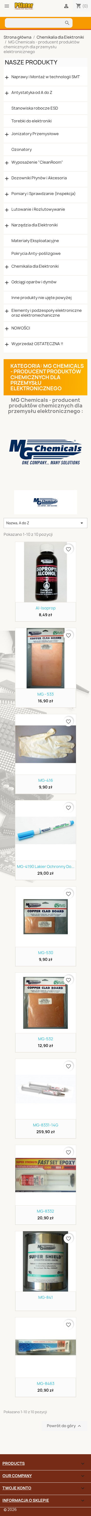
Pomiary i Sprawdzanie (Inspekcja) (43, 193)
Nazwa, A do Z (45, 523)
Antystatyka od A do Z (31, 92)
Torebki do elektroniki (31, 121)
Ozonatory (21, 149)
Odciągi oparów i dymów (34, 282)
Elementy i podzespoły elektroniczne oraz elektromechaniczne (46, 313)
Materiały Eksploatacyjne (35, 240)
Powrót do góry (64, 1426)
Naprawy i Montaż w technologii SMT (45, 76)
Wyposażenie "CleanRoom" (37, 162)
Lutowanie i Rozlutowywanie (38, 209)
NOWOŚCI (20, 328)
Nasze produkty (31, 62)
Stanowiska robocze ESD (34, 108)
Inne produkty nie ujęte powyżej (41, 297)
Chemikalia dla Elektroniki (35, 266)
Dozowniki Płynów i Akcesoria (39, 178)
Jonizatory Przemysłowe (35, 133)
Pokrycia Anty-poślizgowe (36, 253)
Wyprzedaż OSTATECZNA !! (37, 343)
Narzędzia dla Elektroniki (34, 225)
